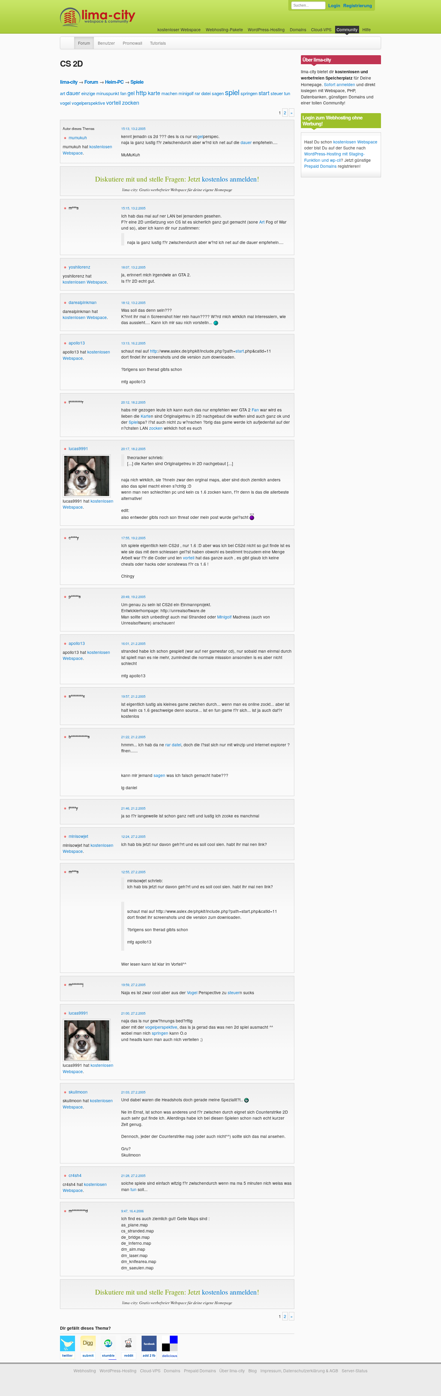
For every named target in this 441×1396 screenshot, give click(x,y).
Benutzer (106, 43)
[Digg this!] (90, 1357)
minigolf (186, 93)
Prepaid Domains (320, 166)
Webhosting (85, 1370)
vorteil (113, 102)
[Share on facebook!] (152, 1357)
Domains (298, 29)
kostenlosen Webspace (85, 282)
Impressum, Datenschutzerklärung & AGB (299, 1370)
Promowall (132, 43)
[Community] (70, 40)
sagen (218, 93)
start (264, 93)
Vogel (192, 992)
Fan (255, 410)
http (141, 92)
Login (334, 5)
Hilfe (366, 29)
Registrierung (357, 5)
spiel (232, 92)
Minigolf (224, 617)
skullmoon (78, 1092)
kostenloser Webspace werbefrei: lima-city (120, 17)
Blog (252, 1370)
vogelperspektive (88, 103)
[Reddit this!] (131, 1357)
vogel (65, 103)
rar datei (203, 93)
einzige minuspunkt (100, 93)
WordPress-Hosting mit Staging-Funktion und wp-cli (334, 157)
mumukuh (78, 137)
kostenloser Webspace (179, 29)
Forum (84, 43)
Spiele (136, 81)
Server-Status (355, 1370)
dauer (73, 93)
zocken (130, 102)
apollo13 (77, 343)
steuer (277, 93)
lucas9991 (78, 448)
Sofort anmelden (339, 84)
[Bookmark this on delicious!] (171, 1357)
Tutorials (158, 43)
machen (169, 93)
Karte (146, 416)
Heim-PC (114, 81)
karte (154, 93)
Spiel (133, 422)
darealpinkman (83, 302)
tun (287, 93)
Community (347, 29)
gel (131, 93)
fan (123, 93)
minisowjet (78, 836)
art (62, 93)
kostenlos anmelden (229, 178)
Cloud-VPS (321, 29)
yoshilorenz (79, 267)
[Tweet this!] (70, 1357)
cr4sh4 (75, 1175)
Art (262, 222)
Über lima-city (232, 1370)
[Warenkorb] (375, 26)
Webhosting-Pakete (224, 29)
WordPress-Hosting (266, 29)
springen (249, 93)
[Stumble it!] (111, 1357)
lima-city (68, 81)
